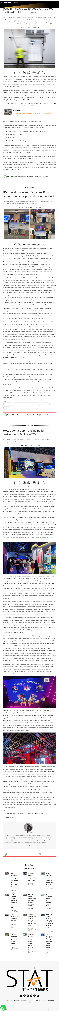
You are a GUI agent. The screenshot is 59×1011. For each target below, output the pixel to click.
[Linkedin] (28, 72)
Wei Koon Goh (45, 404)
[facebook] (14, 72)
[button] (29, 16)
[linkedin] (28, 996)
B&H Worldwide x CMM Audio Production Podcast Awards (26, 404)
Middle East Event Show (10, 813)
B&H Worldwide (8, 404)
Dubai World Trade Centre (32, 813)
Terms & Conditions (48, 1000)
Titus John (29, 833)
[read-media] (8, 113)
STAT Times (13, 890)
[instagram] (31, 996)
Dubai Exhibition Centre (10, 817)
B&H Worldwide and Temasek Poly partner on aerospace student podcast (28, 194)
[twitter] (19, 72)
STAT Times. (15, 1009)
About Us (9, 1000)
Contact (30, 1000)
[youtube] (34, 996)
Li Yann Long (7, 408)
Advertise (16, 1000)
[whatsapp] (24, 72)
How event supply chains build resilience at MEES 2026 (23, 432)
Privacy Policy (37, 1000)
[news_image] (7, 873)
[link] (43, 72)
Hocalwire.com (52, 1009)
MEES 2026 (20, 813)
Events (30, 1002)
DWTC (42, 813)
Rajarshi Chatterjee (13, 947)
